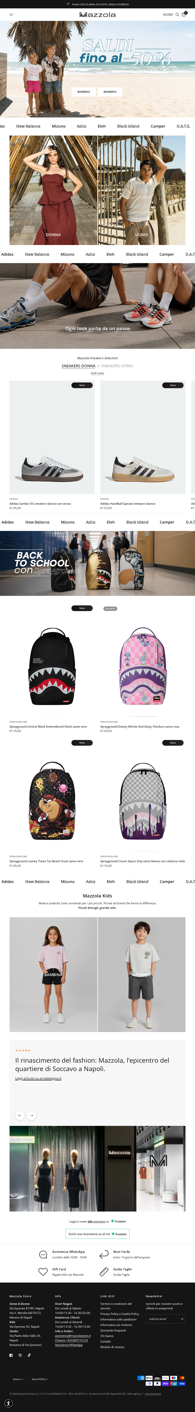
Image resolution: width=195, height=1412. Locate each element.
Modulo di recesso (112, 1347)
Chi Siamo (106, 1336)
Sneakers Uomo (117, 366)
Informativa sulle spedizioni (118, 1319)
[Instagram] (23, 1355)
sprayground (18, 721)
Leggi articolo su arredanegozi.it (38, 1078)
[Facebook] (14, 1355)
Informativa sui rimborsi (116, 1325)
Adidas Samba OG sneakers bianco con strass (40, 503)
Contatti (105, 1341)
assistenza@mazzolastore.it (73, 1336)
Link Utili (107, 1296)
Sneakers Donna (78, 366)
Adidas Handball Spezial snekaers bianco (127, 503)
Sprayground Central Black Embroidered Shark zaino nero (48, 726)
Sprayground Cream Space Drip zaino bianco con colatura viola (142, 861)
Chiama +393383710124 (71, 1340)
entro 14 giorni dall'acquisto (131, 1257)
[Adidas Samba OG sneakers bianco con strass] (52, 437)
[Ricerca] (177, 14)
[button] (86, 92)
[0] (183, 14)
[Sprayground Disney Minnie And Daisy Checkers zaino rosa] (142, 660)
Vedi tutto (97, 373)
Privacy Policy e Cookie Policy (119, 1314)
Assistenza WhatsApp (69, 1345)
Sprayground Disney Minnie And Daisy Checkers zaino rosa (139, 726)
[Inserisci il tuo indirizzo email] (181, 1318)
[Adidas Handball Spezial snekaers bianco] (142, 437)
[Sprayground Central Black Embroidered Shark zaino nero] (52, 660)
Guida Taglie (121, 1274)
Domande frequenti (113, 1330)
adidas (14, 498)
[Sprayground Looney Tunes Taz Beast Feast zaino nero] (52, 795)
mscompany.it (153, 1393)
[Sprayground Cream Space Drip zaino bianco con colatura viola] (142, 795)
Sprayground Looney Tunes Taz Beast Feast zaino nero (46, 861)
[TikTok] (32, 1355)
